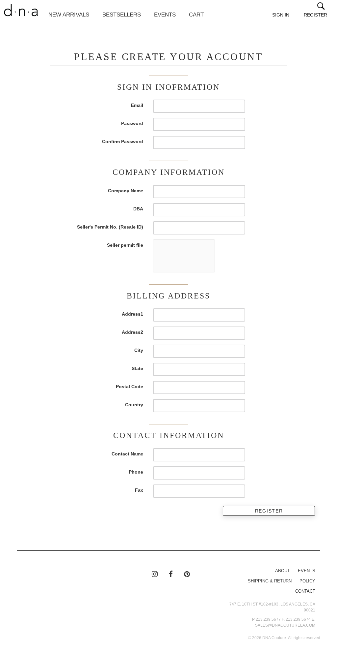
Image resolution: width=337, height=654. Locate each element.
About (282, 571)
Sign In (280, 14)
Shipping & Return (270, 581)
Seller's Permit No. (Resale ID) (110, 227)
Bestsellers (121, 15)
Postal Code (129, 386)
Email (137, 105)
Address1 (132, 314)
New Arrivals (68, 15)
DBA (138, 208)
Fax (139, 490)
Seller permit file (125, 245)
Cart (196, 15)
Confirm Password (122, 141)
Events (165, 15)
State (137, 368)
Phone (136, 472)
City (138, 350)
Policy (307, 581)
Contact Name (127, 453)
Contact (305, 591)
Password (132, 123)
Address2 (132, 332)
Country (134, 404)
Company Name (125, 190)
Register (315, 14)
